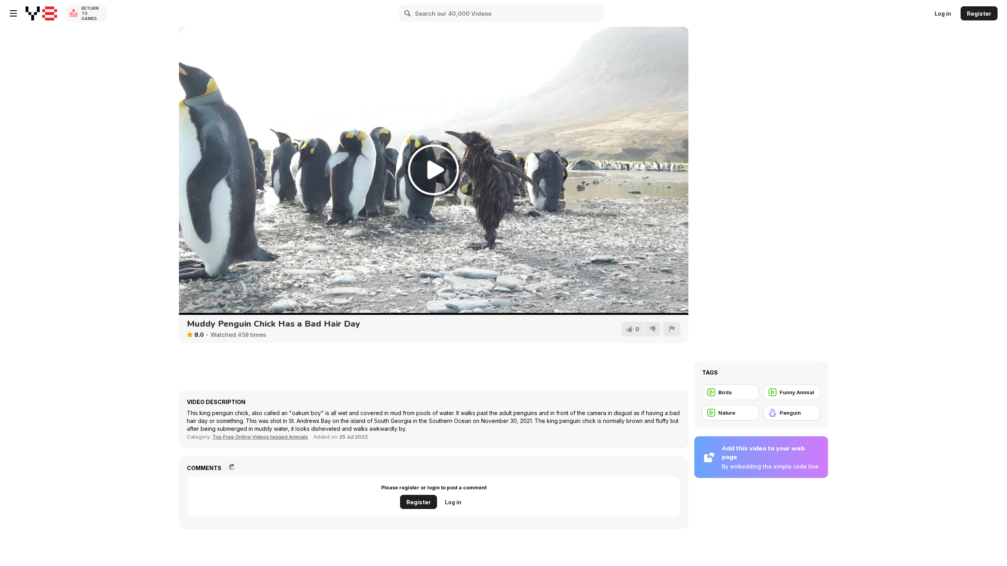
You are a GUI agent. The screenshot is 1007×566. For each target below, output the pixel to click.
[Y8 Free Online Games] (41, 13)
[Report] (672, 329)
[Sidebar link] (13, 13)
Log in (943, 13)
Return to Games (90, 13)
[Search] (408, 13)
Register (979, 13)
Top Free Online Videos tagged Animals (260, 437)
